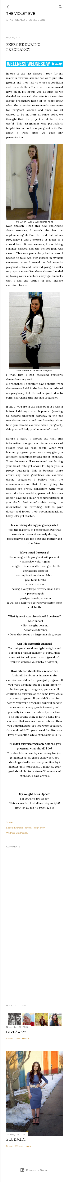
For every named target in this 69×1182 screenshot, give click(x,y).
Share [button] (9, 822)
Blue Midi (15, 1139)
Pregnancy (39, 827)
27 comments (23, 1145)
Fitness (27, 827)
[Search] (60, 6)
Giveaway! (16, 1031)
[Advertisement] (34, 971)
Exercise (18, 827)
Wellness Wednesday (17, 832)
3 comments (22, 1038)
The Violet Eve (20, 13)
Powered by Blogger (37, 1170)
